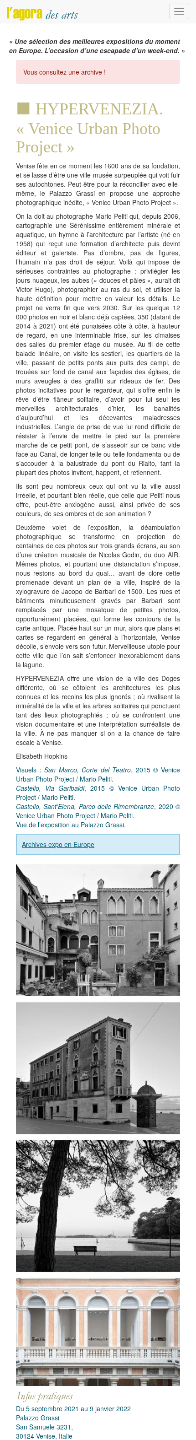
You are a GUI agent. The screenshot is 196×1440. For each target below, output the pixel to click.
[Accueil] (42, 11)
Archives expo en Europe (58, 844)
